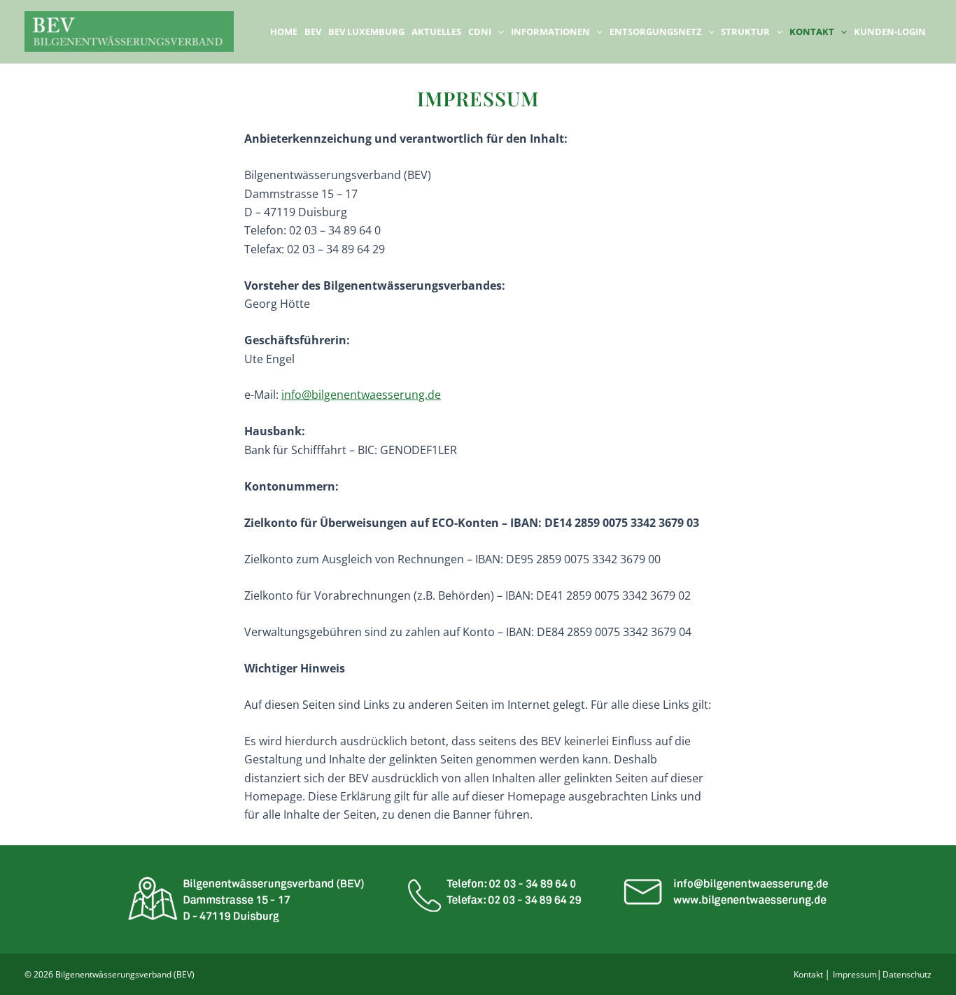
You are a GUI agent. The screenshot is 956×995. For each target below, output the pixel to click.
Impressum (855, 974)
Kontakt (808, 974)
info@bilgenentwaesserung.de (361, 394)
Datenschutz (907, 974)
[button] (497, 31)
